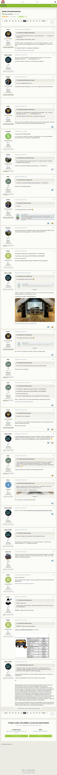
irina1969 (19, 708)
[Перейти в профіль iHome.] (8, 485)
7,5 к (9, 238)
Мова (23, 770)
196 (36, 712)
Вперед (43, 712)
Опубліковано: (21, 29)
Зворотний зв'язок (31, 770)
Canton (8, 29)
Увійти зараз (40, 735)
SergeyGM (8, 131)
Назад (5, 712)
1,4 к (9, 562)
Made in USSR (28, 32)
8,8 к (9, 165)
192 (24, 712)
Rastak (8, 251)
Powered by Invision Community (28, 772)
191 (21, 712)
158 (9, 491)
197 (39, 712)
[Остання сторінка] (47, 21)
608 (9, 142)
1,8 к (9, 66)
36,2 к (9, 87)
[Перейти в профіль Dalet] (8, 181)
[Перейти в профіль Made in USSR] (8, 60)
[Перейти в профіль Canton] (8, 34)
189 (15, 712)
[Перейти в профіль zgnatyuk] (3, 14)
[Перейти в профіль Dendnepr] (8, 232)
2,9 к (9, 607)
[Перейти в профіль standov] (8, 159)
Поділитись (13, 16)
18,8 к (9, 40)
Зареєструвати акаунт (16, 735)
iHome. (8, 480)
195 (33, 712)
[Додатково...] (53, 29)
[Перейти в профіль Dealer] (8, 602)
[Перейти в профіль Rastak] (8, 256)
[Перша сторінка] (3, 21)
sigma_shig (8, 551)
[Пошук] (37, 2)
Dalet (8, 176)
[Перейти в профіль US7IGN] (8, 82)
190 (18, 712)
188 (12, 712)
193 (27, 712)
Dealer (8, 596)
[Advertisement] (31, 101)
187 (9, 712)
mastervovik (28, 157)
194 (30, 712)
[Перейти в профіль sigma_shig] (8, 556)
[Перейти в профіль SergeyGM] (8, 136)
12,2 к (9, 187)
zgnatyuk (10, 14)
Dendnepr (8, 227)
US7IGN (8, 77)
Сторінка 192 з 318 (52, 22)
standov (8, 154)
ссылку (28, 557)
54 (8, 262)
